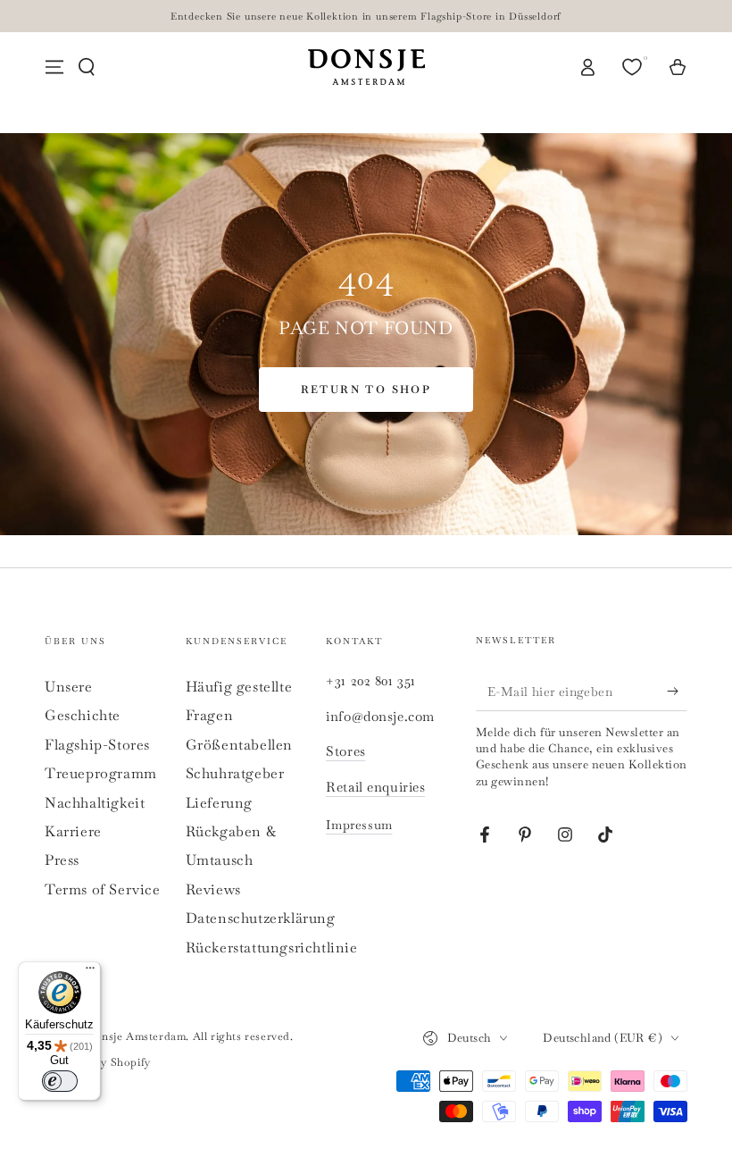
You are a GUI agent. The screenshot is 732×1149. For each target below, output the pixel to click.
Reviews (213, 889)
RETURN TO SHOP (366, 389)
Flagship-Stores (97, 744)
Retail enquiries (375, 786)
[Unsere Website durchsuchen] (86, 67)
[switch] (60, 1081)
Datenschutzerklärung (261, 918)
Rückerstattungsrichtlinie (272, 947)
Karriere (73, 831)
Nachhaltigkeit (95, 802)
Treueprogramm (101, 773)
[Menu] (54, 67)
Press (62, 860)
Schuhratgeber (235, 773)
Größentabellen (239, 744)
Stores (345, 750)
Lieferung (219, 802)
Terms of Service (103, 889)
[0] (634, 67)
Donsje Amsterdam (136, 1036)
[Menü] (90, 972)
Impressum (359, 825)
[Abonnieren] (677, 690)
